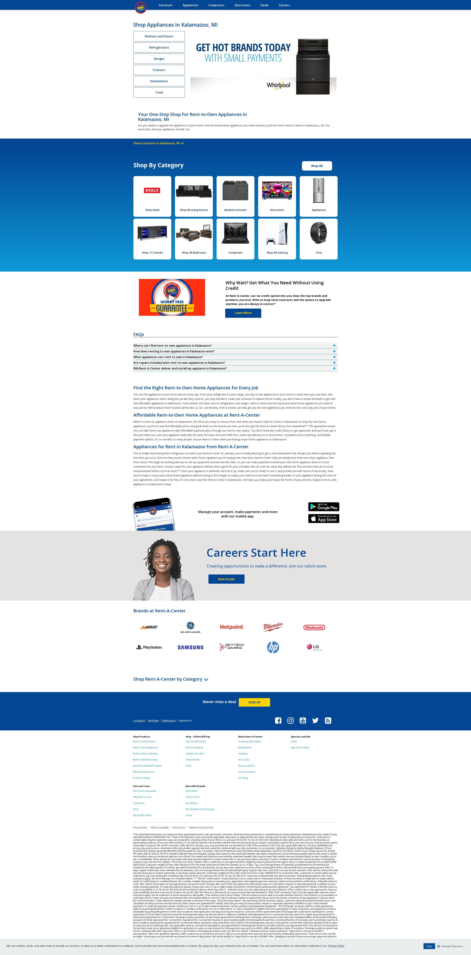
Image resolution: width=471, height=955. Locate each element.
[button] (450, 946)
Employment (244, 747)
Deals (294, 741)
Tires (319, 252)
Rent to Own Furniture (144, 741)
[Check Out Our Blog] (328, 724)
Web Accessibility (160, 827)
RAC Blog (243, 777)
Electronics (277, 210)
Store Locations (246, 765)
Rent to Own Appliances (145, 747)
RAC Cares (243, 759)
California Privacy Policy (201, 827)
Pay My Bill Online (142, 815)
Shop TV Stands (152, 252)
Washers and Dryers (159, 36)
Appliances (319, 210)
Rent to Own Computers (145, 753)
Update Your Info (195, 753)
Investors (243, 753)
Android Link (324, 508)
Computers (235, 252)
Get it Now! (191, 791)
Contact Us (138, 803)
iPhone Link (323, 520)
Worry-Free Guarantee (144, 791)
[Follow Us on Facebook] (278, 724)
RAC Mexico (192, 803)
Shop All (317, 166)
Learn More (243, 313)
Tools (159, 92)
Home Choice (193, 797)
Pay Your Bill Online (196, 741)
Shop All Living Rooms (194, 210)
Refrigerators (159, 47)
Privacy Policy (336, 945)
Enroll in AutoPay (194, 747)
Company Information (249, 741)
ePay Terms (179, 827)
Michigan (153, 720)
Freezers (159, 70)
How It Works (192, 759)
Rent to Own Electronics (145, 759)
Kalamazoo (169, 720)
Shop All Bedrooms (194, 252)
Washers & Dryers (235, 210)
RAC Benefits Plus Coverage (200, 809)
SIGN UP (255, 702)
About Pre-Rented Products (147, 765)
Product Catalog (141, 777)
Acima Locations (246, 771)
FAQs (188, 765)
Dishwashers (159, 81)
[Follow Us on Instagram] (290, 724)
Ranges (159, 59)
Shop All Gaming (277, 252)
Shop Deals (152, 210)
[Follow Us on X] (315, 724)
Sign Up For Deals (300, 747)
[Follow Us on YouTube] (303, 724)
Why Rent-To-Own (142, 797)
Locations (139, 720)
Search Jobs (226, 579)
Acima (189, 815)
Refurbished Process (144, 771)
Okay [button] (429, 946)
